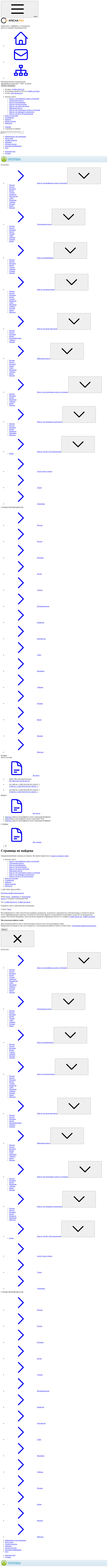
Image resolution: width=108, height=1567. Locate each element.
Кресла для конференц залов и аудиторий (24, 99)
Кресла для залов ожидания (19, 106)
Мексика (12, 312)
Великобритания (15, 338)
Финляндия (13, 196)
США (11, 198)
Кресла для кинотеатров (18, 104)
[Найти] (22, 132)
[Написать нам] (21, 62)
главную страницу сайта (59, 856)
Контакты (8, 123)
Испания (12, 189)
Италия (12, 185)
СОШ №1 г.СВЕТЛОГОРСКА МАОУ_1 (23, 792)
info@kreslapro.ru (17, 93)
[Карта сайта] (21, 78)
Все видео (36, 813)
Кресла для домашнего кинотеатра (21, 112)
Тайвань (12, 202)
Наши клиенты (10, 121)
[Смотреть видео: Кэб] (7, 819)
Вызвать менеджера (8, 85)
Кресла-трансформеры (17, 102)
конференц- (15, 897)
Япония (12, 208)
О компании (9, 117)
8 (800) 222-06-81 (24, 902)
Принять (4, 929)
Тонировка (41, 504)
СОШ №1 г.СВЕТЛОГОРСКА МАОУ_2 (23, 786)
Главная (8, 127)
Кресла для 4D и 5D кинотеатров (21, 114)
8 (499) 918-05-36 (11, 902)
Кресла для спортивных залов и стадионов (24, 110)
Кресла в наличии (11, 116)
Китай (11, 191)
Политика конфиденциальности (12, 893)
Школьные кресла (15, 108)
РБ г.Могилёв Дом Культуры (19, 781)
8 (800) (33, 91)
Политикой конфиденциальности (84, 926)
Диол (9, 909)
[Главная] (21, 46)
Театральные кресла (16, 100)
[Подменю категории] (84, 176)
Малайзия (12, 200)
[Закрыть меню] (17, 939)
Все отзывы (36, 842)
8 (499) (18, 89)
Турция (12, 192)
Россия (11, 187)
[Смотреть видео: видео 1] (9, 817)
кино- (8, 897)
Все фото (35, 775)
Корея (11, 206)
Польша (12, 204)
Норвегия (12, 194)
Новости (8, 119)
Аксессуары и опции (44, 471)
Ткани (39, 487)
